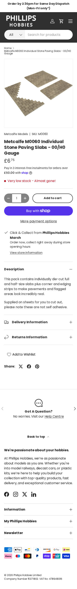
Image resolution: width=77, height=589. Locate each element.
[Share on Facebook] (29, 366)
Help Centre (54, 416)
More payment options (38, 221)
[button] (61, 21)
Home (7, 48)
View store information (26, 253)
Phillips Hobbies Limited (27, 575)
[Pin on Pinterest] (37, 366)
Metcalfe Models (16, 134)
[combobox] (38, 35)
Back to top (36, 437)
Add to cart (52, 198)
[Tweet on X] (21, 366)
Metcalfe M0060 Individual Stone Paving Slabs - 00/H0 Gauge (37, 52)
